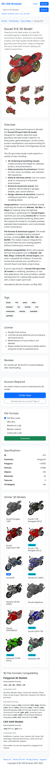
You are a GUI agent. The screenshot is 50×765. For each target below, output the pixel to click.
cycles (25, 303)
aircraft (27, 14)
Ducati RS (10, 577)
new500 (11, 14)
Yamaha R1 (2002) (35, 577)
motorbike (33, 311)
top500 (4, 14)
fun (19, 307)
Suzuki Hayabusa (35, 602)
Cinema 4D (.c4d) (14, 433)
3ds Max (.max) (13, 418)
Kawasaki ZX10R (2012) (13, 659)
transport (9, 307)
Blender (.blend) (14, 429)
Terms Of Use (19, 759)
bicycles (27, 307)
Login (35, 3)
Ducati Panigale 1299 (13, 520)
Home (4, 21)
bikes (34, 303)
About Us (7, 759)
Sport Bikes (26, 21)
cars (21, 14)
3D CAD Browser (11, 3)
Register (44, 4)
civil (36, 307)
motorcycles (10, 311)
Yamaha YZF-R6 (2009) (12, 603)
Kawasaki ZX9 (34, 658)
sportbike (9, 316)
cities (17, 14)
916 (16, 303)
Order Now (25, 395)
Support (43, 759)
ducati (8, 303)
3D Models (14, 21)
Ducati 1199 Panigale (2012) (34, 549)
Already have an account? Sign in (25, 401)
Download (25, 438)
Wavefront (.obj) (14, 425)
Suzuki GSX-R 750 (35, 631)
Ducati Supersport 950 (13, 546)
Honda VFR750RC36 (11, 629)
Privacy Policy (32, 759)
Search (44, 9)
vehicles (22, 311)
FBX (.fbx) (11, 422)
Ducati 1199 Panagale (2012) (35, 520)
